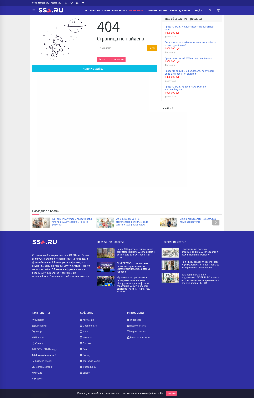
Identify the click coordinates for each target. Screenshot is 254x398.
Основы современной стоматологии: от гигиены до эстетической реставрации (132, 222)
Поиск (152, 48)
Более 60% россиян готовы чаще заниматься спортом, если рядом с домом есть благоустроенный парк (135, 253)
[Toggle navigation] (218, 10)
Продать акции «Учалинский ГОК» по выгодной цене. (185, 88)
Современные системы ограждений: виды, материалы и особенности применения (200, 252)
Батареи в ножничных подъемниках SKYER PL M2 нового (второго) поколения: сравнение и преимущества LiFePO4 (200, 279)
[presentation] (38, 223)
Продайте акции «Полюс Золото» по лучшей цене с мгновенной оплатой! (189, 72)
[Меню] (34, 10)
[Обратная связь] (72, 3)
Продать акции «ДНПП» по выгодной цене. (188, 58)
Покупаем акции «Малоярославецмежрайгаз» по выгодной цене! (190, 44)
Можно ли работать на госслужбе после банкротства (198, 220)
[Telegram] (83, 3)
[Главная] (86, 10)
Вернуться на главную (111, 59)
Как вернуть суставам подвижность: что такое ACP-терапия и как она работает (72, 222)
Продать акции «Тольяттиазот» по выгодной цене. (189, 28)
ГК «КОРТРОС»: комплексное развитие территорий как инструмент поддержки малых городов (133, 267)
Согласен (171, 393)
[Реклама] (78, 3)
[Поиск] (210, 10)
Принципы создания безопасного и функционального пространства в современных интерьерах (200, 264)
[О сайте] (66, 3)
